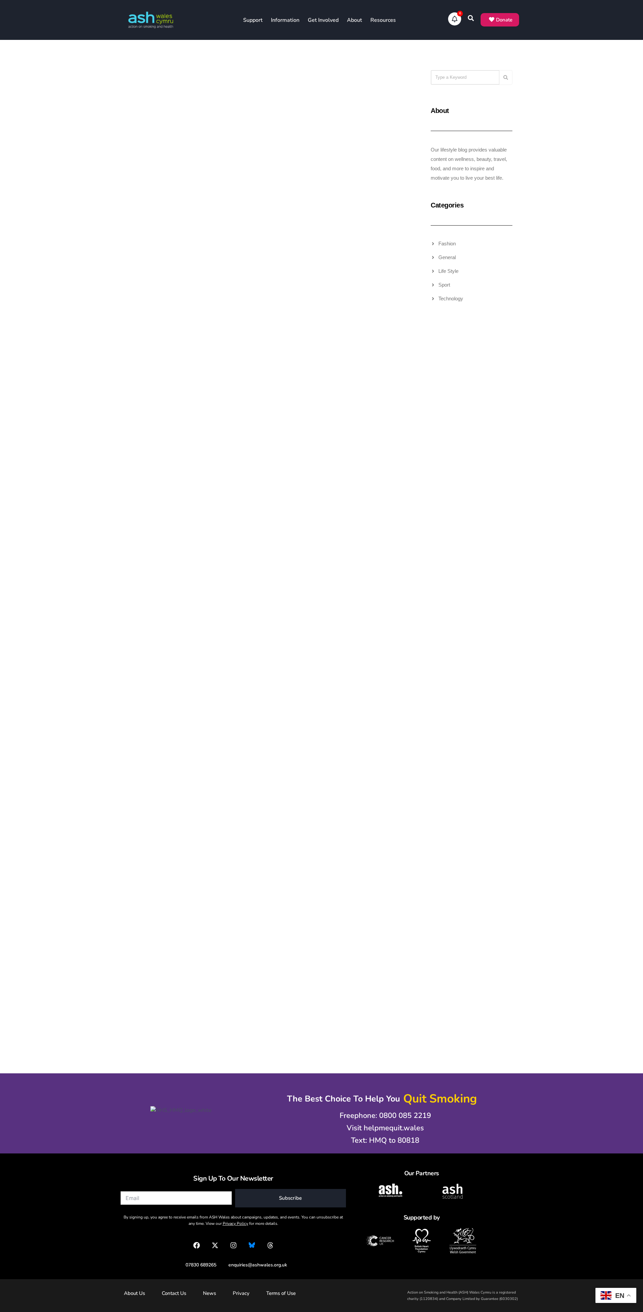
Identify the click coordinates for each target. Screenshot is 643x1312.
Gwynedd (350, 604)
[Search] (505, 77)
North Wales (378, 604)
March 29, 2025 (341, 902)
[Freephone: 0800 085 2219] (382, 1116)
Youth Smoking (279, 400)
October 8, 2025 (148, 669)
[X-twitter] (215, 1245)
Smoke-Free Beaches (371, 614)
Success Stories (375, 107)
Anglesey (350, 593)
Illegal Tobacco (181, 85)
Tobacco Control (276, 96)
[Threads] (270, 1245)
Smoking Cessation (372, 96)
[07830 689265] (197, 1265)
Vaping (287, 378)
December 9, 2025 (247, 433)
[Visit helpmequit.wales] (382, 1128)
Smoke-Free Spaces (372, 625)
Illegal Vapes (184, 96)
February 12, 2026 (344, 161)
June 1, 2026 (144, 161)
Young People (280, 107)
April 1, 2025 (240, 902)
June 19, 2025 (339, 669)
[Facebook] (196, 1245)
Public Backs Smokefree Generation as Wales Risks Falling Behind (159, 706)
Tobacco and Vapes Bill (174, 107)
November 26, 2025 (346, 433)
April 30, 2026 (242, 161)
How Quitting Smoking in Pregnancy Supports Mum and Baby (354, 939)
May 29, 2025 (145, 902)
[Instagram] (233, 1245)
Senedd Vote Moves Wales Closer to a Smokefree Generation (253, 470)
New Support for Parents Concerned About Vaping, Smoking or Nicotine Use (262, 706)
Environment (378, 593)
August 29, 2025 (245, 669)
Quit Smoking (355, 85)
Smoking (382, 85)
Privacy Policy (235, 1223)
